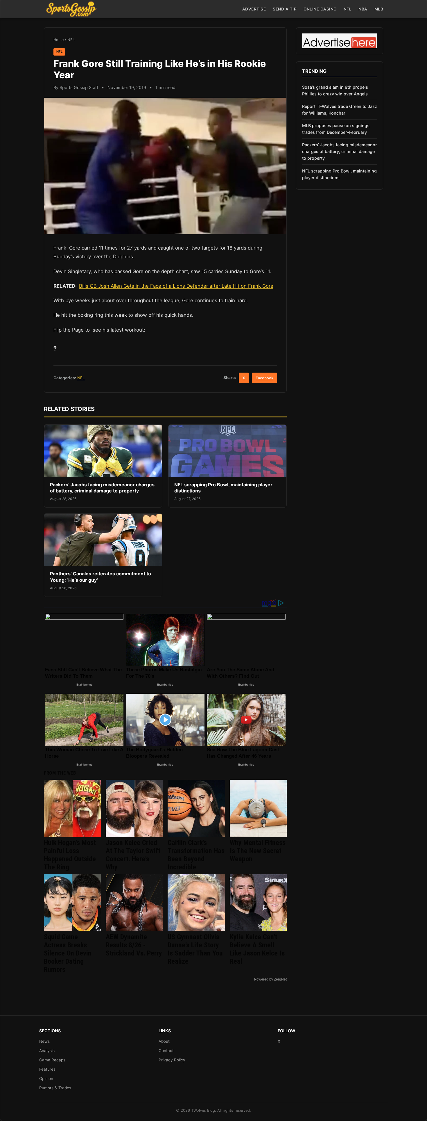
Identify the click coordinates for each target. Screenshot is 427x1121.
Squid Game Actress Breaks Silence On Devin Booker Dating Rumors (68, 953)
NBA (362, 9)
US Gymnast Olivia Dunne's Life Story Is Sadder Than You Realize (195, 949)
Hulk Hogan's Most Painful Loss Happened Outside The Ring (70, 855)
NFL (348, 9)
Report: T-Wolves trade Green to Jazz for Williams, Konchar (339, 109)
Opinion (46, 1078)
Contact (166, 1050)
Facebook (264, 378)
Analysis (47, 1050)
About (164, 1041)
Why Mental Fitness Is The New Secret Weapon (258, 851)
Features (47, 1069)
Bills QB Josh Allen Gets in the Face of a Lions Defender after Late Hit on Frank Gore (176, 286)
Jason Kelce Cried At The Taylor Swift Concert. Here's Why (133, 855)
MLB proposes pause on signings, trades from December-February (336, 129)
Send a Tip (285, 9)
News (44, 1041)
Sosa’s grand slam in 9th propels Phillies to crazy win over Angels (335, 90)
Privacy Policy (172, 1060)
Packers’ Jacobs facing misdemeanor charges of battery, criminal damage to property (102, 488)
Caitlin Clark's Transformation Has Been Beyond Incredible (196, 855)
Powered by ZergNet (270, 979)
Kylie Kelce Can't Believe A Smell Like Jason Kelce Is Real (257, 949)
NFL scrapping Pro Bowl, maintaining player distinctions (339, 174)
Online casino (320, 9)
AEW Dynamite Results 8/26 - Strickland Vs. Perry (134, 945)
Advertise (254, 9)
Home (58, 40)
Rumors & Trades (55, 1088)
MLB (378, 9)
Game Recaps (52, 1060)
